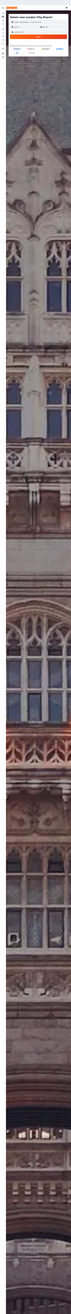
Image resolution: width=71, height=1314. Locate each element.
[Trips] (3, 48)
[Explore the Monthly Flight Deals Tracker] (3, 36)
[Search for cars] (3, 20)
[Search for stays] (3, 16)
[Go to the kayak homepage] (11, 8)
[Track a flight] (3, 43)
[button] (3, 8)
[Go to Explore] (3, 40)
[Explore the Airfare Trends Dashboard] (3, 32)
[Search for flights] (3, 13)
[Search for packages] (3, 24)
